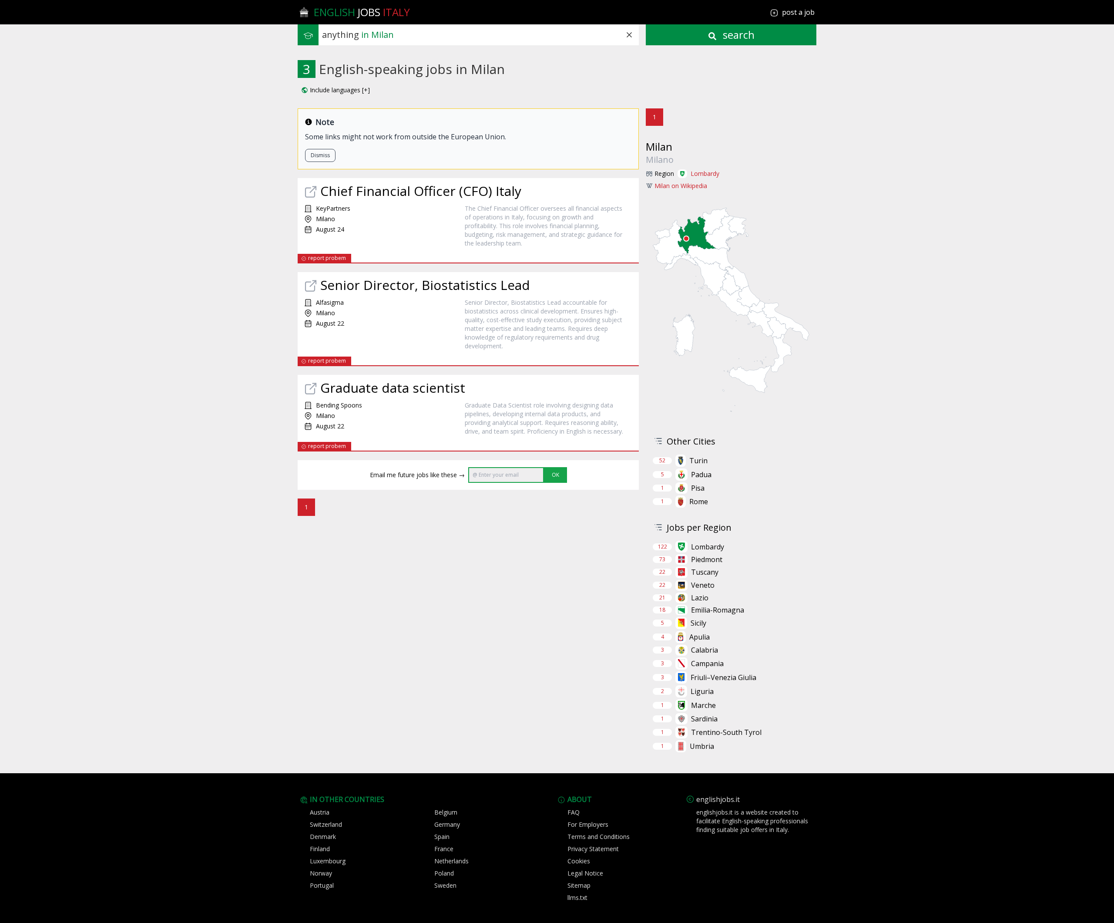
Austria (319, 812)
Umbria (702, 746)
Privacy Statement (593, 849)
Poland (444, 873)
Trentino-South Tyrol (726, 732)
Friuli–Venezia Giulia (723, 677)
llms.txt (577, 897)
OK (555, 474)
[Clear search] (629, 34)
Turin (698, 460)
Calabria (704, 650)
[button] (335, 90)
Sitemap (579, 885)
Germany (447, 824)
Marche (703, 705)
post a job (798, 12)
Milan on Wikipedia (680, 186)
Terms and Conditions (598, 836)
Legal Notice (585, 873)
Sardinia (704, 719)
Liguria (702, 691)
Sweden (445, 885)
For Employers (587, 824)
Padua (701, 474)
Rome (698, 501)
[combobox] (480, 34)
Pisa (698, 488)
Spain (442, 836)
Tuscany (704, 572)
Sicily (698, 623)
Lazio (699, 598)
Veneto (703, 585)
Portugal (322, 885)
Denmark (323, 836)
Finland (320, 849)
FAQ (573, 812)
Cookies (578, 861)
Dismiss (320, 155)
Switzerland (326, 824)
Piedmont (706, 559)
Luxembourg (328, 861)
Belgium (445, 812)
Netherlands (451, 861)
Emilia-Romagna (717, 610)
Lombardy (705, 173)
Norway (321, 873)
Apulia (699, 637)
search (737, 34)
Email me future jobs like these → (417, 475)
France (443, 849)
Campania (707, 663)
